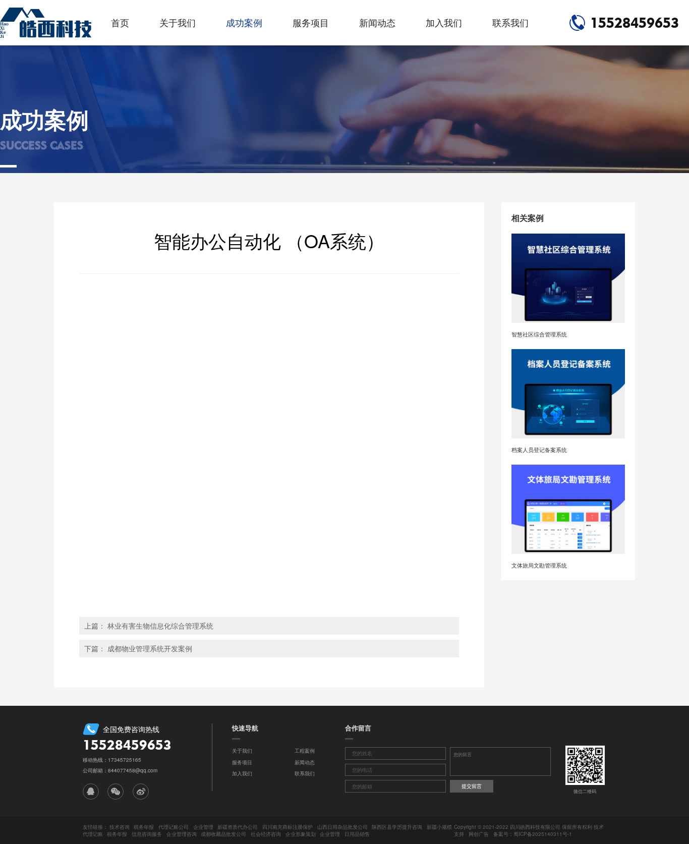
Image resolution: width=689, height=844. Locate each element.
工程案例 (305, 750)
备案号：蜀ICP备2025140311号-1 (532, 833)
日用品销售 (357, 833)
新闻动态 (377, 22)
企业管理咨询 (181, 833)
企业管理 (203, 826)
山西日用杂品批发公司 (342, 826)
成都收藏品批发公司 (223, 833)
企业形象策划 (300, 833)
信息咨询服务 (147, 833)
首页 (120, 22)
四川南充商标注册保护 (287, 826)
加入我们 (444, 22)
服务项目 (311, 22)
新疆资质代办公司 (237, 826)
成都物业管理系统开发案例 (149, 648)
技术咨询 (119, 826)
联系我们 (510, 22)
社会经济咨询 (266, 833)
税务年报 (144, 826)
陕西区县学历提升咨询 (397, 826)
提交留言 (472, 786)
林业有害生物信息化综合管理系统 (160, 626)
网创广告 (479, 833)
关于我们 (177, 22)
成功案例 (244, 22)
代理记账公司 (173, 826)
